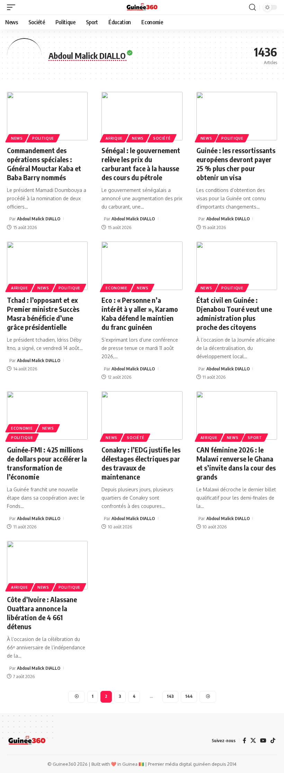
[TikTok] (273, 740)
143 (170, 696)
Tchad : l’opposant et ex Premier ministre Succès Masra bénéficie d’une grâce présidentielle (43, 313)
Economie (116, 288)
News (17, 138)
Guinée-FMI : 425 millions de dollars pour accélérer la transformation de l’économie (47, 463)
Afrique (114, 138)
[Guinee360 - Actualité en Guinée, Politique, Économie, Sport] (142, 7)
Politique (43, 138)
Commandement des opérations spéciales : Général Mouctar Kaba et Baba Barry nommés (44, 164)
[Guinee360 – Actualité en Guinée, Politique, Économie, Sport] (27, 740)
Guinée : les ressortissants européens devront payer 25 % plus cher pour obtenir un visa (235, 164)
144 (189, 696)
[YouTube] (263, 740)
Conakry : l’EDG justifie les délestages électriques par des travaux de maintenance (140, 463)
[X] (253, 740)
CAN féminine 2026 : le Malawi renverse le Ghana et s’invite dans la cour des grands (236, 463)
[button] (13, 7)
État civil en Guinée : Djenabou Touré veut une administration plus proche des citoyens (234, 313)
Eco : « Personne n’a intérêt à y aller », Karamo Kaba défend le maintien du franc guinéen (139, 313)
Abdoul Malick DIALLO (38, 218)
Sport (255, 438)
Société (162, 138)
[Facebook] (244, 740)
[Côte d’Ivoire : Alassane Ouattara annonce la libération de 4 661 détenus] (47, 565)
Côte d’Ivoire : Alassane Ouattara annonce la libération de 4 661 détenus (42, 613)
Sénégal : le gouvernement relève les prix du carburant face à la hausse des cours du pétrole (140, 164)
